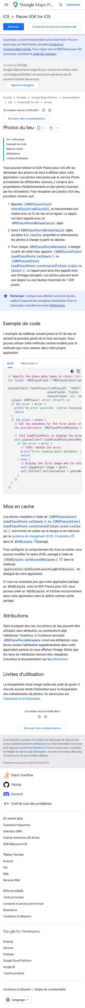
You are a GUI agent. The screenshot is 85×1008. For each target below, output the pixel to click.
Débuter (13, 26)
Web (6, 873)
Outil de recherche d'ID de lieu (21, 837)
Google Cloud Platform (17, 960)
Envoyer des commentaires (26, 118)
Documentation (71, 97)
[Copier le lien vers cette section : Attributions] (32, 616)
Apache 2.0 (39, 747)
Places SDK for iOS (33, 16)
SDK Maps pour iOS (15, 844)
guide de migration (44, 54)
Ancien (48, 102)
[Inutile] (50, 110)
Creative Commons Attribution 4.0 (31, 743)
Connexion (73, 4)
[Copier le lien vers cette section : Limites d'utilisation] (48, 674)
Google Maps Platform (44, 97)
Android (8, 861)
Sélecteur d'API (12, 831)
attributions (60, 659)
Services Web (11, 880)
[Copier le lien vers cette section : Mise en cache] (38, 507)
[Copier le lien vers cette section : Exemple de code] (44, 324)
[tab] (10, 363)
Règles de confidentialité (50, 989)
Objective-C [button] (29, 363)
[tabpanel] (42, 431)
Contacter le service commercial (54, 26)
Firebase (8, 954)
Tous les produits (13, 973)
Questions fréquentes (16, 825)
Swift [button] (10, 363)
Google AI (9, 966)
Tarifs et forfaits (13, 897)
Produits (21, 97)
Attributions (57, 305)
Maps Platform (45, 5)
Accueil (7, 97)
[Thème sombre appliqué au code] (72, 371)
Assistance (10, 910)
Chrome (8, 948)
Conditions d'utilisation (17, 916)
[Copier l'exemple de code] (78, 371)
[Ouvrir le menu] (6, 4)
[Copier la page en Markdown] (51, 128)
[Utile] (44, 110)
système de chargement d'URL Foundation (41, 536)
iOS (6, 16)
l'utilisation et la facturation (21, 699)
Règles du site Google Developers (26, 751)
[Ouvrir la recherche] (61, 4)
